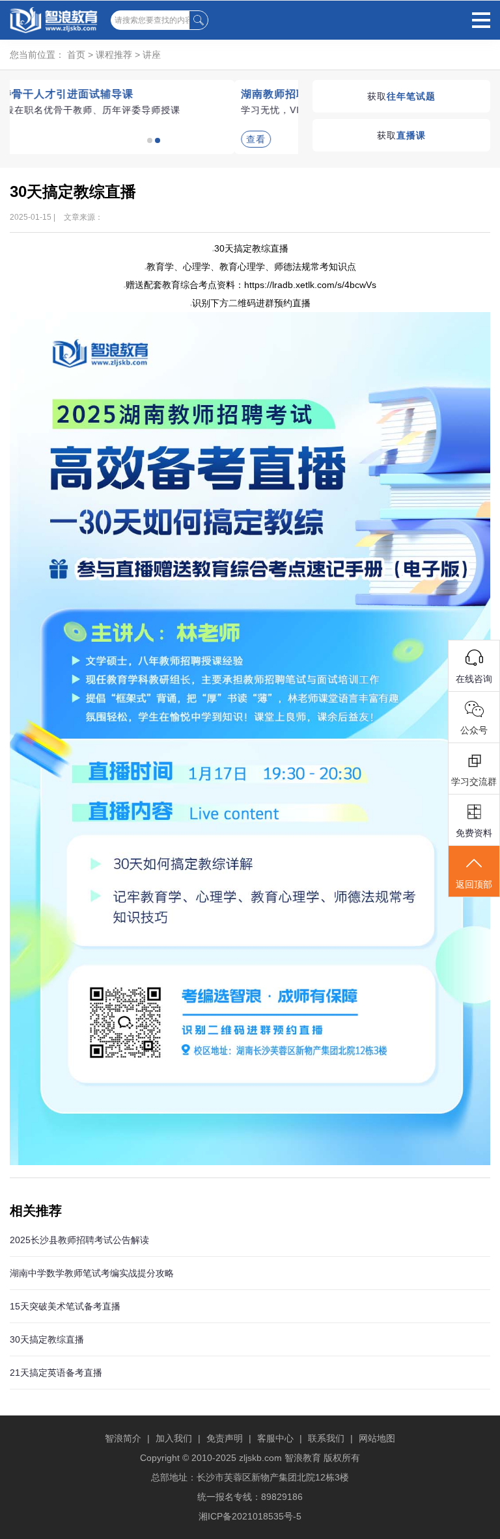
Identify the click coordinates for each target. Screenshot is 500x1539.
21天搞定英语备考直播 (56, 1372)
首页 (76, 54)
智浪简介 (123, 1438)
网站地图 (377, 1438)
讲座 (152, 54)
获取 (401, 96)
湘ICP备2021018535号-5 (250, 1516)
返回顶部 (474, 884)
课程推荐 (114, 54)
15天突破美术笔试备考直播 (65, 1306)
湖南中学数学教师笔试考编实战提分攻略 (92, 1273)
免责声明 (224, 1438)
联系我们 (326, 1438)
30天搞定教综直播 (47, 1339)
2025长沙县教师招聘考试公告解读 (79, 1240)
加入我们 (174, 1438)
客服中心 (275, 1438)
